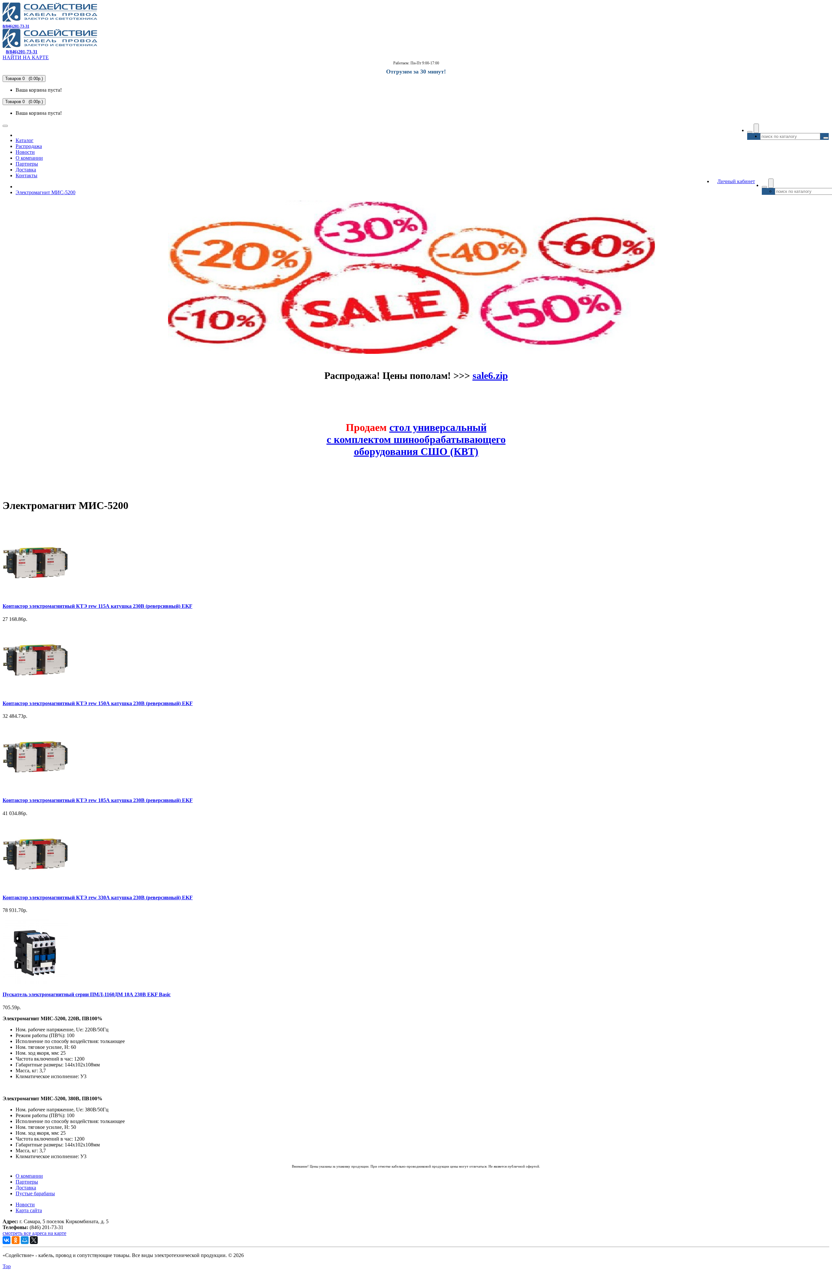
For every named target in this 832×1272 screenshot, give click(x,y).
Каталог (24, 140)
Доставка (26, 169)
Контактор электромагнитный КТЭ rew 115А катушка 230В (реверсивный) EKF (97, 606)
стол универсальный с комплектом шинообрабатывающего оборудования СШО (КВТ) (416, 439)
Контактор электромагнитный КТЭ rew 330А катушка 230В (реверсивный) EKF (98, 897)
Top (7, 1266)
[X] (34, 1240)
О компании (29, 158)
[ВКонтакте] (6, 1240)
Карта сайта (29, 1210)
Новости (25, 152)
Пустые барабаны (35, 1193)
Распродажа (29, 146)
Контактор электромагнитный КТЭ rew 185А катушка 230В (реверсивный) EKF (98, 800)
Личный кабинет (736, 181)
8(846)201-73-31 (16, 26)
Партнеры (27, 164)
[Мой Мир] (25, 1240)
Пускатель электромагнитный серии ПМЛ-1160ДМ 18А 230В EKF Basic (87, 994)
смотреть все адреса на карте (34, 1233)
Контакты (26, 175)
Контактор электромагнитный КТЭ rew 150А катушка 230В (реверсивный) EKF (98, 703)
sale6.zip (490, 375)
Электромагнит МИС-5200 (45, 192)
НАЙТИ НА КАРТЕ (26, 57)
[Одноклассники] (16, 1240)
